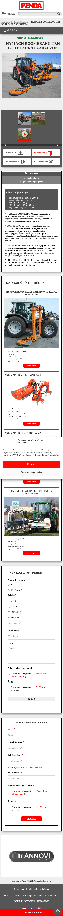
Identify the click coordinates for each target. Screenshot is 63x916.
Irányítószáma (16, 742)
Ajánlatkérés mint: (18, 580)
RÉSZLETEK (31, 365)
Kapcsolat (43, 901)
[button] (5, 856)
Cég (13, 584)
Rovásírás (29, 901)
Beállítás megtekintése (31, 472)
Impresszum (19, 889)
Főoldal (6, 896)
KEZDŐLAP (6, 22)
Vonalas (14, 606)
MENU (11, 13)
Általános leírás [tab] (31, 174)
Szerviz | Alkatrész (32, 896)
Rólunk (18, 901)
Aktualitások (52, 896)
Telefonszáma (15, 755)
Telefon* (13, 595)
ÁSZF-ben (40, 687)
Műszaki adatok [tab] (31, 178)
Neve (11, 729)
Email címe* (15, 630)
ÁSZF (11, 681)
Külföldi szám (16, 612)
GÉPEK (12, 30)
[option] (31, 75)
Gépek (16, 896)
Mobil (13, 601)
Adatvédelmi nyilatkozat (20, 668)
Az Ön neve (15, 617)
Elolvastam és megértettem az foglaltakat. (28, 675)
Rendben (31, 464)
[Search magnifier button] (59, 14)
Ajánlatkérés (34, 912)
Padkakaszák (21, 22)
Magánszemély (17, 590)
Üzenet (11, 643)
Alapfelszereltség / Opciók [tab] (31, 182)
